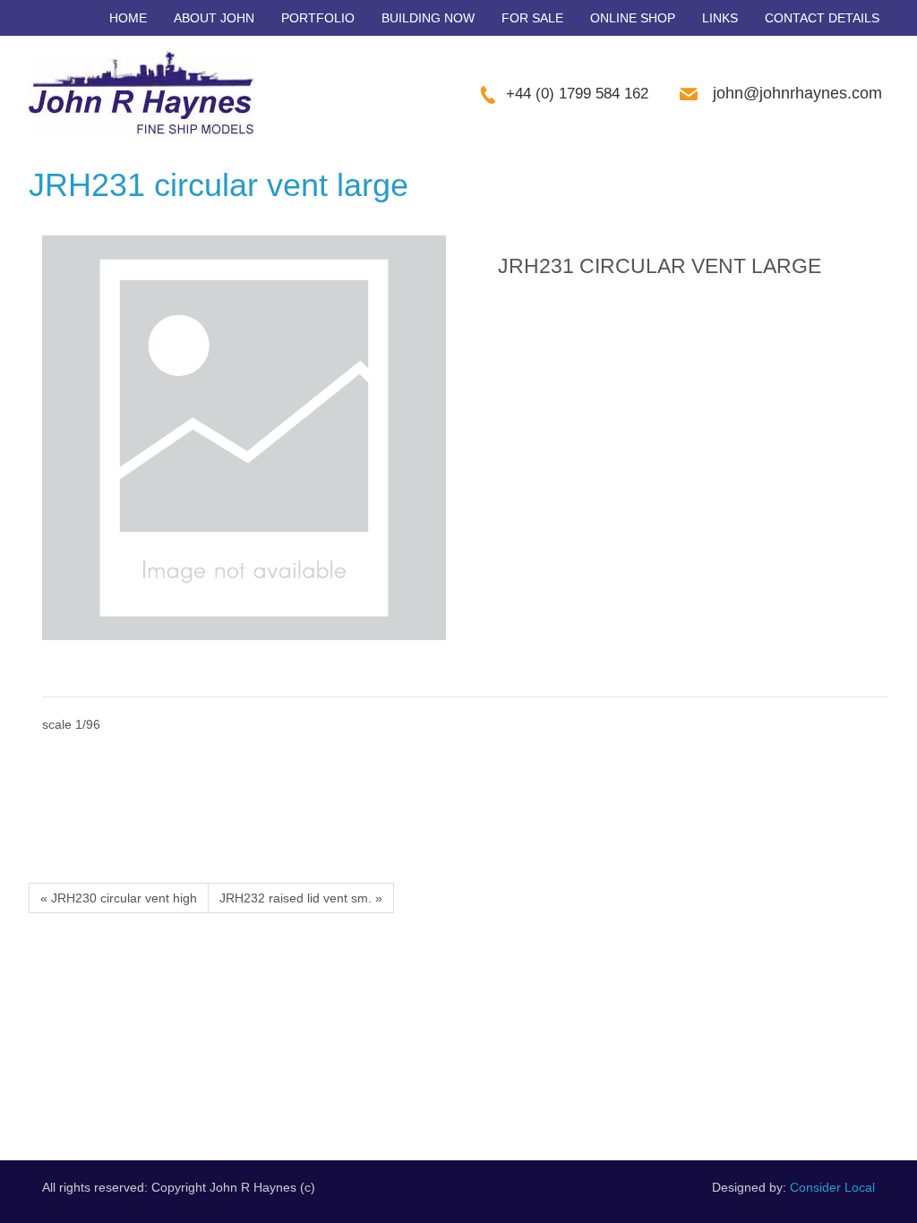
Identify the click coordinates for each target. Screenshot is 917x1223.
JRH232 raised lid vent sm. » (300, 898)
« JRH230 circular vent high (118, 898)
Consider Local (832, 1187)
